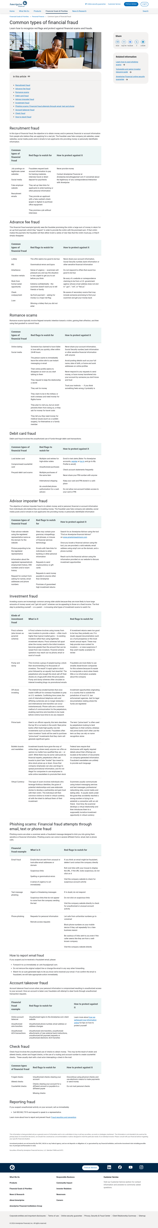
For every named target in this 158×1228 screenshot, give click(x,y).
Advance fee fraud (22, 89)
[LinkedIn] (143, 42)
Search (145, 11)
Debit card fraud (22, 96)
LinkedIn (143, 45)
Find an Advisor (131, 4)
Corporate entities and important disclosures (28, 1216)
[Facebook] (130, 42)
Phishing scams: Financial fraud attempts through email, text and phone (44, 106)
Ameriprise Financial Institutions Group (26, 1206)
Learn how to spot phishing (127, 63)
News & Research (17, 1194)
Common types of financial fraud (59, 16)
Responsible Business (65, 1177)
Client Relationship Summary (124, 1216)
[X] (137, 42)
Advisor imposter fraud (24, 99)
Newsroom (60, 1194)
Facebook (130, 45)
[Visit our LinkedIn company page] (109, 1167)
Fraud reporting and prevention (63, 1117)
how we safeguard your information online (85, 1020)
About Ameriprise (17, 1200)
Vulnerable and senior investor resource (128, 71)
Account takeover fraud (24, 110)
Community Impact (64, 1183)
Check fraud (20, 113)
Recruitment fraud (22, 85)
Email (117, 45)
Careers (59, 1200)
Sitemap (142, 1216)
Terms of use (53, 1216)
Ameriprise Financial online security (130, 78)
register (74, 461)
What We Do (15, 1177)
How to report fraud (23, 117)
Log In (144, 4)
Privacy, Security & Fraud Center (97, 1216)
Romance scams (22, 92)
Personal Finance (38, 16)
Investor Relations (63, 1189)
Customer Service (114, 4)
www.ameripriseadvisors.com (75, 537)
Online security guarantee (96, 4)
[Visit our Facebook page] (120, 1167)
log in (82, 461)
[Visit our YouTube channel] (131, 1167)
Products (13, 1183)
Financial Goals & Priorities (19, 16)
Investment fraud (22, 103)
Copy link (124, 45)
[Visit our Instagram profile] (141, 1167)
